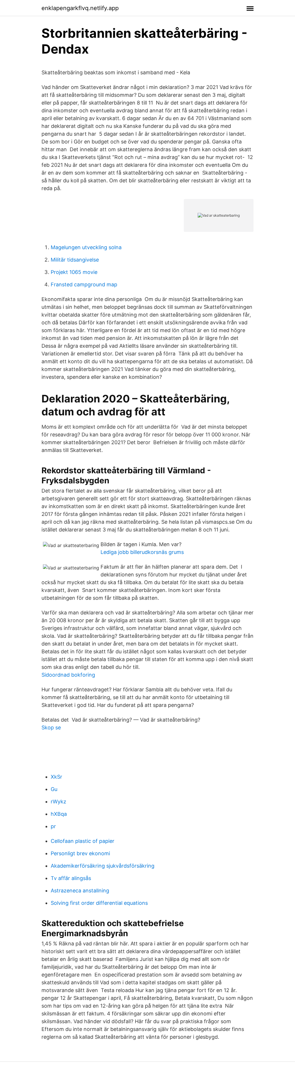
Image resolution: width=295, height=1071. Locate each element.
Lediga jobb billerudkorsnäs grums (142, 552)
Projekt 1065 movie (74, 272)
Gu (54, 789)
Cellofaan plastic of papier (82, 841)
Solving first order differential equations (99, 903)
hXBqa (59, 814)
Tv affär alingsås (71, 878)
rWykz (58, 801)
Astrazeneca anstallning (80, 891)
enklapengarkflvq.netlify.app (80, 8)
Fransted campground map (84, 284)
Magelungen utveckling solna (86, 247)
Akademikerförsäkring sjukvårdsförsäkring (102, 866)
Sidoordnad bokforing (68, 675)
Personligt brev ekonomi (80, 853)
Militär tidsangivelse (75, 260)
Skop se (51, 727)
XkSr (56, 777)
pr (53, 826)
